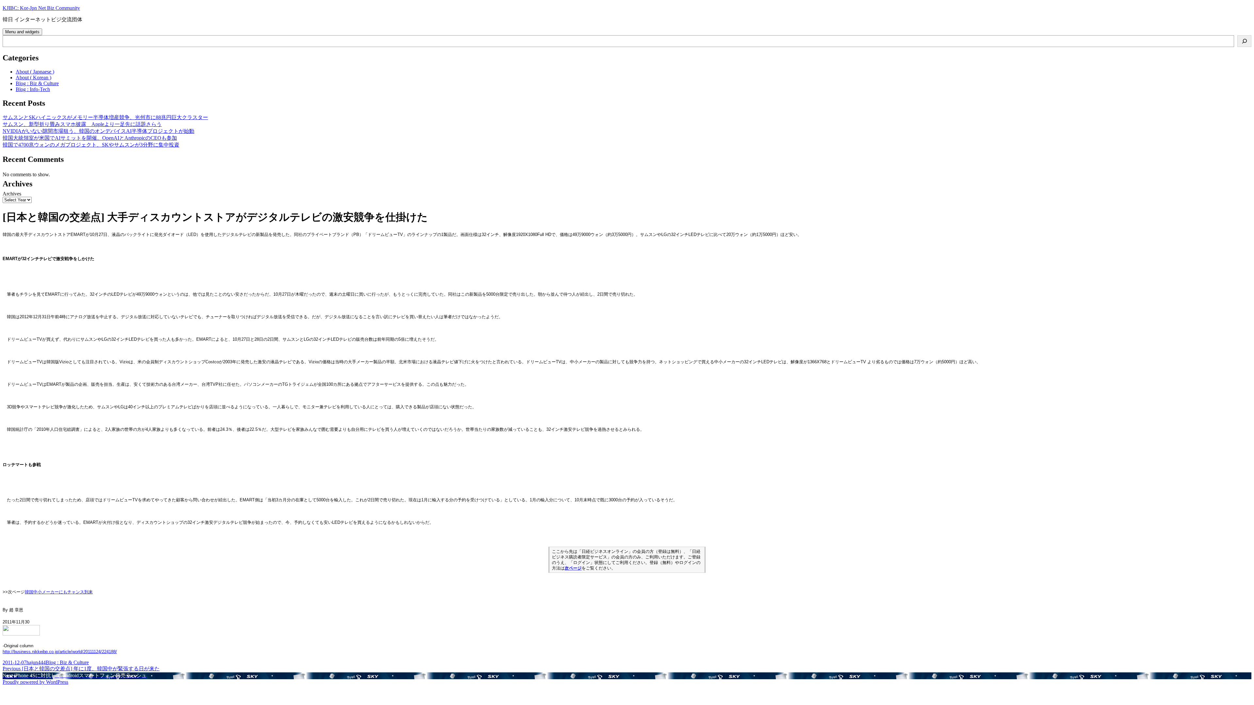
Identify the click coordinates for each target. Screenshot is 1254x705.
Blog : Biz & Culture (37, 83)
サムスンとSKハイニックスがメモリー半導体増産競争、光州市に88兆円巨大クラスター (105, 117)
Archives (12, 193)
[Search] (1244, 41)
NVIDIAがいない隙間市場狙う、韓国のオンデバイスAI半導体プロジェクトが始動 (98, 131)
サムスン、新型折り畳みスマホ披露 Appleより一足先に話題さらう (82, 124)
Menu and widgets (22, 31)
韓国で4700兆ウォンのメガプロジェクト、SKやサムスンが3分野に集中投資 (91, 145)
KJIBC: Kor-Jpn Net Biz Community (41, 8)
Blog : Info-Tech (33, 89)
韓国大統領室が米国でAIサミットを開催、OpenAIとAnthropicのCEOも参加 (90, 138)
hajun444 (36, 662)
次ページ (573, 568)
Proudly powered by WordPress (35, 682)
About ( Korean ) (33, 77)
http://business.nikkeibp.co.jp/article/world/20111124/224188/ (60, 651)
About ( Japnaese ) (35, 71)
